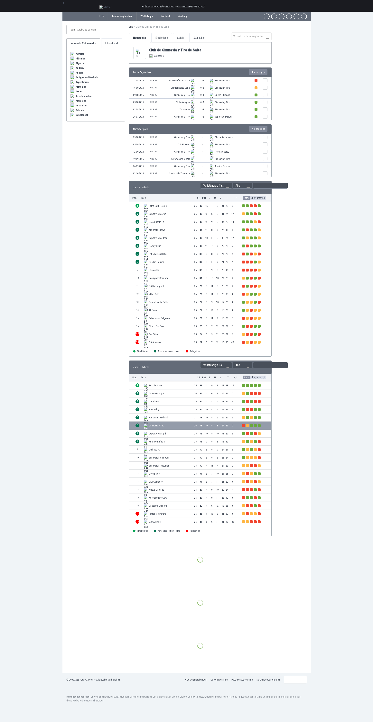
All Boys (153, 310)
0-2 (202, 102)
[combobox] (251, 36)
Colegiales (154, 473)
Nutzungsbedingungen (268, 679)
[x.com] (274, 16)
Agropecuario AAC (180, 158)
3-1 (202, 80)
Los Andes (154, 270)
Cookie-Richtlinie (219, 679)
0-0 (202, 87)
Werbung (183, 16)
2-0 (202, 95)
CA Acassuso (155, 342)
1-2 (202, 109)
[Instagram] (281, 16)
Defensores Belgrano (159, 318)
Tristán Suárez (222, 151)
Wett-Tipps (146, 16)
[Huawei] (304, 16)
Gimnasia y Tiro (222, 80)
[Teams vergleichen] (265, 80)
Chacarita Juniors (224, 137)
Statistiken (199, 37)
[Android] (296, 16)
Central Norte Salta (180, 87)
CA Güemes (184, 144)
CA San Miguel (156, 286)
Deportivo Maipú (223, 116)
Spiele (180, 37)
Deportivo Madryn (158, 237)
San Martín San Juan (179, 80)
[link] (200, 80)
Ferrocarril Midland (158, 417)
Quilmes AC (155, 449)
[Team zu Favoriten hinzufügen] (204, 50)
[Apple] (289, 16)
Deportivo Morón (157, 213)
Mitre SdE (154, 294)
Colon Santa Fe (156, 221)
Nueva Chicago (222, 95)
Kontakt (165, 16)
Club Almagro (183, 102)
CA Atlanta (154, 401)
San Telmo (154, 334)
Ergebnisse (161, 37)
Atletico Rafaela (222, 166)
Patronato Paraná (157, 513)
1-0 (202, 116)
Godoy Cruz (155, 246)
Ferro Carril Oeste (158, 205)
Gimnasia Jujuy (156, 393)
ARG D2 (153, 80)
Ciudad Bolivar (156, 262)
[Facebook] (267, 16)
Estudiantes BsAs (157, 254)
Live (101, 16)
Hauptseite (139, 37)
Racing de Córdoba (158, 278)
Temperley (185, 109)
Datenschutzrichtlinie (242, 679)
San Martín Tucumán (179, 173)
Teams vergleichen (122, 16)
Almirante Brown (157, 229)
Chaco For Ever (156, 326)
